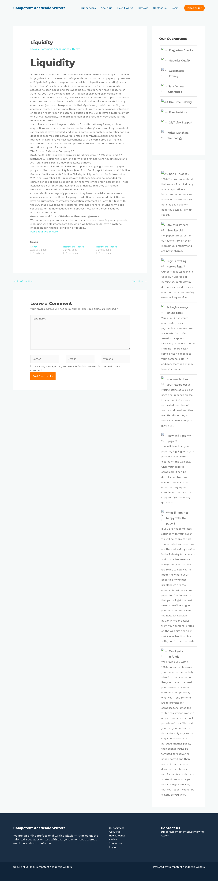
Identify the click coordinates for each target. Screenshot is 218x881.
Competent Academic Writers (39, 8)
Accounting (62, 48)
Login (175, 7)
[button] (194, 8)
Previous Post (24, 281)
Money (33, 246)
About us (106, 7)
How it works (125, 7)
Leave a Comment (41, 48)
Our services (88, 7)
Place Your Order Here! (44, 231)
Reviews (143, 7)
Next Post (139, 281)
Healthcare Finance (73, 246)
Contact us (160, 7)
